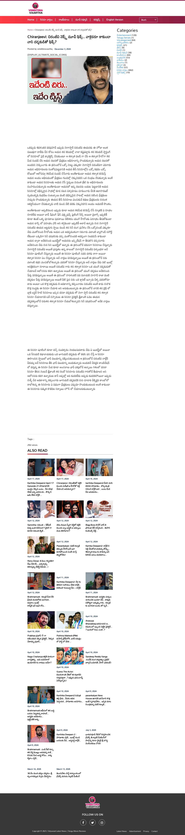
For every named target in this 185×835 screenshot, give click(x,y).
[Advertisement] (110, 8)
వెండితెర (120, 67)
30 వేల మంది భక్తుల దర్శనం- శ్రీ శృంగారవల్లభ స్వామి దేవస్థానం (39, 774)
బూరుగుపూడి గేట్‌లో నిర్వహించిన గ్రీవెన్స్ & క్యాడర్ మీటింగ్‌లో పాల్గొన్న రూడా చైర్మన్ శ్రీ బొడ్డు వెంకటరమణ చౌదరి (98, 739)
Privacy (146, 831)
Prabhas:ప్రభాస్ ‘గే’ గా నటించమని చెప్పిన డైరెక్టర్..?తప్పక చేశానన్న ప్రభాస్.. (40, 638)
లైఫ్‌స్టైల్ (120, 65)
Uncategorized (124, 40)
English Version (114, 19)
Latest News (122, 831)
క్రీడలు (119, 47)
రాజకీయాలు (64, 19)
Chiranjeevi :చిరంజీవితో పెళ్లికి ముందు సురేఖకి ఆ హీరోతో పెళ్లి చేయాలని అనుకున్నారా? (69, 486)
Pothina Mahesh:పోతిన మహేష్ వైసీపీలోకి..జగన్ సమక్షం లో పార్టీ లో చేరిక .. (69, 638)
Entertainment (124, 35)
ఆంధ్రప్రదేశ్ (121, 57)
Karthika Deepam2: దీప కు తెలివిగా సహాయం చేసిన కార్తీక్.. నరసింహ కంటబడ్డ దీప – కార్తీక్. (69, 585)
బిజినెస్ (119, 50)
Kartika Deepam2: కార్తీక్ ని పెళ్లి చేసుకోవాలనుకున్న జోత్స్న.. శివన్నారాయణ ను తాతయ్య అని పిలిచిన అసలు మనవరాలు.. (98, 550)
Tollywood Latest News (57, 831)
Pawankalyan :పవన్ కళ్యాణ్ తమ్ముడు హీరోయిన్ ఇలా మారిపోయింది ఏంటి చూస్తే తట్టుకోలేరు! (68, 550)
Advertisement (135, 831)
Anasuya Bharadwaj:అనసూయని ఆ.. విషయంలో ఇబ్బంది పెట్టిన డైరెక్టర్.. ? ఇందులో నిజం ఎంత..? (99, 625)
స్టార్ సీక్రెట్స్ (121, 72)
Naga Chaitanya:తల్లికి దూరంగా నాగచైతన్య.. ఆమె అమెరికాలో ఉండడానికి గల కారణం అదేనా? (41, 659)
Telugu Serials (124, 37)
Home (30, 19)
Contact (155, 831)
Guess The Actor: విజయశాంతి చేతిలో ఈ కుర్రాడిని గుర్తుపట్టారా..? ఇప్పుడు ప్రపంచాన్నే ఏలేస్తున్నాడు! (70, 676)
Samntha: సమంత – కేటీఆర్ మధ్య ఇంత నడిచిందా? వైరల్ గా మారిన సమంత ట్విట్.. (39, 528)
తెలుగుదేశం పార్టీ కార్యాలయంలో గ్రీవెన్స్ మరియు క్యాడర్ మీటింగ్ (69, 774)
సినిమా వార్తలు (46, 19)
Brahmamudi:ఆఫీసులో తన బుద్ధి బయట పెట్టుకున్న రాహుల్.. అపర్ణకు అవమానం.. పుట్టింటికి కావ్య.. (40, 715)
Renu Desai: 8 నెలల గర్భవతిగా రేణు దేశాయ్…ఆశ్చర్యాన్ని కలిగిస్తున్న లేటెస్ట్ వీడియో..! (40, 564)
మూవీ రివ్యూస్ (81, 19)
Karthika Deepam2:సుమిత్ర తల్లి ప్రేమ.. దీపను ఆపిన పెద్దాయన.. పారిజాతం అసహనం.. (70, 698)
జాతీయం (120, 60)
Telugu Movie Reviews (77, 831)
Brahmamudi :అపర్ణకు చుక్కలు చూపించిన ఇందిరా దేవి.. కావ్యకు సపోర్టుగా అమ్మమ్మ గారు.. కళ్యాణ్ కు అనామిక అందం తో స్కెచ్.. (98, 601)
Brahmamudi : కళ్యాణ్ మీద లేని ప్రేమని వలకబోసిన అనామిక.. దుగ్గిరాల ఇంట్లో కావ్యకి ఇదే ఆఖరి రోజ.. (40, 601)
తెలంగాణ (120, 62)
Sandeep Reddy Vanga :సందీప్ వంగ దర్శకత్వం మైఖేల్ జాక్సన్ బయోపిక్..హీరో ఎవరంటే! (98, 659)
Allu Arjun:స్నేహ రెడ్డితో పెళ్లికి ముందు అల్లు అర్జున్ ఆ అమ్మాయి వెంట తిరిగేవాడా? (69, 528)
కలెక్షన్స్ (97, 19)
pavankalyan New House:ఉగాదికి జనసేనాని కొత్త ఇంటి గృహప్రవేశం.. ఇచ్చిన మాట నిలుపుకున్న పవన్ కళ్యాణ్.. (98, 700)
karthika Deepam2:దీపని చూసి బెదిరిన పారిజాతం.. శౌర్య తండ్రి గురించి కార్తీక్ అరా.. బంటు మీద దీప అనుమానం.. (99, 487)
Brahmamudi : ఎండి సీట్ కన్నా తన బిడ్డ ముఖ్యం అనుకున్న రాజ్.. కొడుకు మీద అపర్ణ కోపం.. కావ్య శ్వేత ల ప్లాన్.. (40, 753)
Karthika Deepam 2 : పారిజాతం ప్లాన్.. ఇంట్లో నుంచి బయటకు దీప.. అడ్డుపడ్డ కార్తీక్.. (69, 737)
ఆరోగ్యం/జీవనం (123, 42)
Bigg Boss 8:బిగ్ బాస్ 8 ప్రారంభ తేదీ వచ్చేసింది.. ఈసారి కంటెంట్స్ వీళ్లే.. (98, 528)
